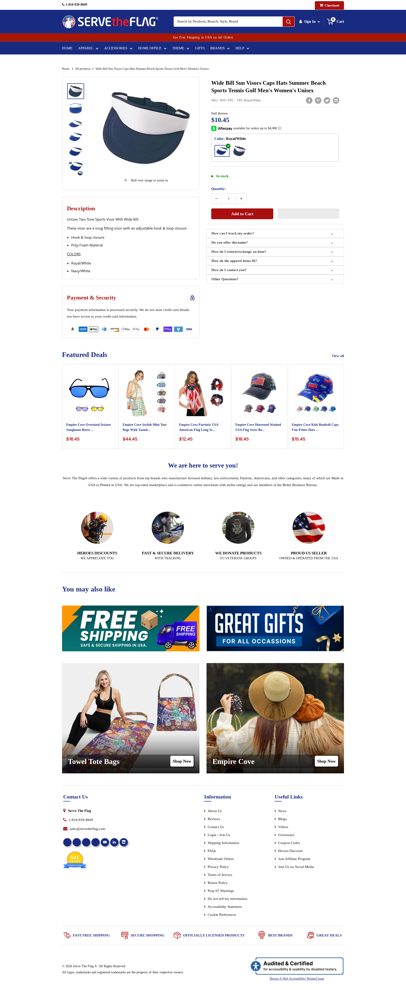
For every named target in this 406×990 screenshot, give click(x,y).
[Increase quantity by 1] (241, 198)
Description (81, 208)
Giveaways (286, 835)
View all (338, 356)
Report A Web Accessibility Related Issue (297, 978)
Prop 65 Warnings (221, 891)
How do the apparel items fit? (234, 261)
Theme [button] (178, 48)
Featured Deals (84, 354)
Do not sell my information (227, 899)
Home (67, 48)
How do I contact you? (228, 270)
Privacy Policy (218, 867)
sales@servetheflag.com (87, 829)
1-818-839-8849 (76, 4)
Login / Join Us (219, 835)
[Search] (288, 22)
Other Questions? (224, 279)
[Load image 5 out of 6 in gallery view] (75, 151)
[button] (308, 213)
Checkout (331, 5)
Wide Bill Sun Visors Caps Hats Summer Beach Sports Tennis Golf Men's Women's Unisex (268, 86)
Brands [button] (217, 48)
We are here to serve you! (203, 465)
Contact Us (216, 827)
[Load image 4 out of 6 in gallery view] (75, 136)
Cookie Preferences (222, 915)
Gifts (200, 48)
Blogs (282, 819)
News (282, 811)
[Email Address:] (336, 100)
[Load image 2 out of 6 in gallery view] (75, 108)
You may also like (88, 589)
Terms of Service (220, 875)
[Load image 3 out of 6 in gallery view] (75, 123)
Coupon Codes (289, 843)
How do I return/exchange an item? (238, 251)
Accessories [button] (115, 48)
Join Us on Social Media (296, 867)
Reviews (214, 819)
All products (83, 68)
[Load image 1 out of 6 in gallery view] (75, 91)
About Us (215, 811)
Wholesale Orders (221, 859)
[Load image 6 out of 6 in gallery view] (75, 168)
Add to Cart (242, 213)
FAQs (212, 851)
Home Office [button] (149, 48)
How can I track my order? (232, 233)
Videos (283, 827)
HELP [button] (239, 48)
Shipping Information (223, 843)
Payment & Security (91, 298)
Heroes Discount (290, 851)
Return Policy (218, 883)
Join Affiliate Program (300, 860)
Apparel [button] (85, 48)
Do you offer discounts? (229, 242)
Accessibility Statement (225, 907)
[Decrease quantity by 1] (216, 198)
